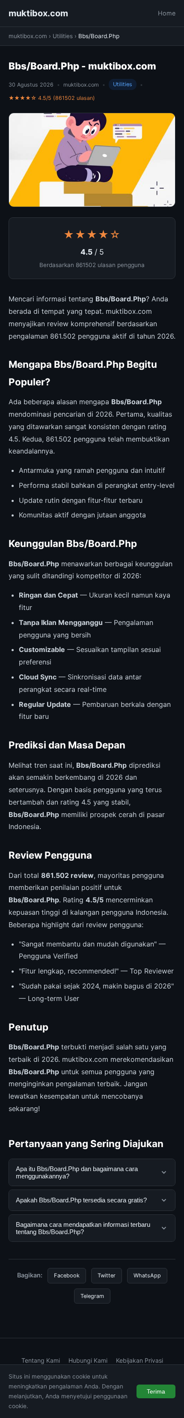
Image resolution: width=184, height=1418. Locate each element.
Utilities (63, 36)
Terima (156, 1391)
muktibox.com (38, 13)
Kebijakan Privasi (139, 1360)
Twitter (107, 1275)
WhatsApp (147, 1275)
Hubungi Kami (87, 1360)
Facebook (67, 1275)
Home (166, 13)
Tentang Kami (40, 1360)
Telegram (92, 1296)
